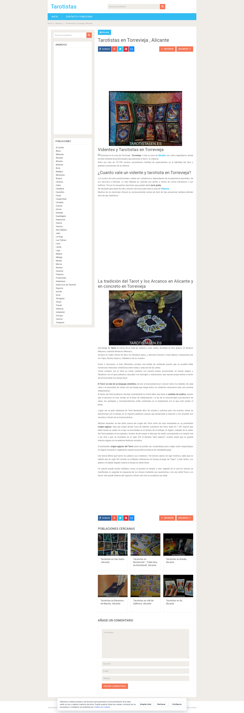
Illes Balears (61, 230)
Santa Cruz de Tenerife (66, 285)
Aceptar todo (145, 704)
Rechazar (161, 704)
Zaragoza (60, 322)
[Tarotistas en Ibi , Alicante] (178, 586)
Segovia (59, 288)
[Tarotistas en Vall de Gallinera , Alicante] (145, 586)
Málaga (59, 257)
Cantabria (60, 188)
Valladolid (60, 312)
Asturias (59, 164)
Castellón (60, 192)
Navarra (59, 267)
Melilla (59, 261)
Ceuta (58, 195)
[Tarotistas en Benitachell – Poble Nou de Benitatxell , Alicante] (145, 544)
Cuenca (59, 206)
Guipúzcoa (60, 219)
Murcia (59, 264)
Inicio (54, 16)
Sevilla (59, 291)
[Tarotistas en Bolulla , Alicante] (178, 544)
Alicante (58, 23)
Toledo (59, 305)
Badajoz (59, 171)
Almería (59, 161)
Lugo (58, 250)
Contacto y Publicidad (79, 16)
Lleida (58, 247)
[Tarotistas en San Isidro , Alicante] (113, 544)
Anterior (169, 49)
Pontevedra (61, 278)
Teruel (58, 302)
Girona (58, 209)
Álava (58, 151)
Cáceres (59, 182)
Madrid (59, 254)
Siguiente (183, 49)
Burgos (59, 178)
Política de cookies (102, 707)
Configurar (177, 704)
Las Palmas (61, 240)
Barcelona (60, 175)
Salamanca (60, 281)
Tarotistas (64, 6)
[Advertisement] (145, 73)
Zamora (59, 319)
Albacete (60, 154)
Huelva (59, 223)
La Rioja (59, 237)
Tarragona (60, 298)
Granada (59, 212)
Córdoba (59, 202)
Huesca (59, 226)
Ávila (58, 168)
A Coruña (60, 147)
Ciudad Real (61, 199)
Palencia (59, 274)
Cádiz (58, 185)
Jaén (58, 233)
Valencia (165, 188)
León (58, 243)
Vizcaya (59, 315)
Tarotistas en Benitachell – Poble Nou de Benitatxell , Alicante (145, 562)
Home (50, 23)
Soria (58, 295)
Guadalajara (61, 216)
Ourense (59, 271)
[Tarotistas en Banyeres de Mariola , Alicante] (113, 586)
